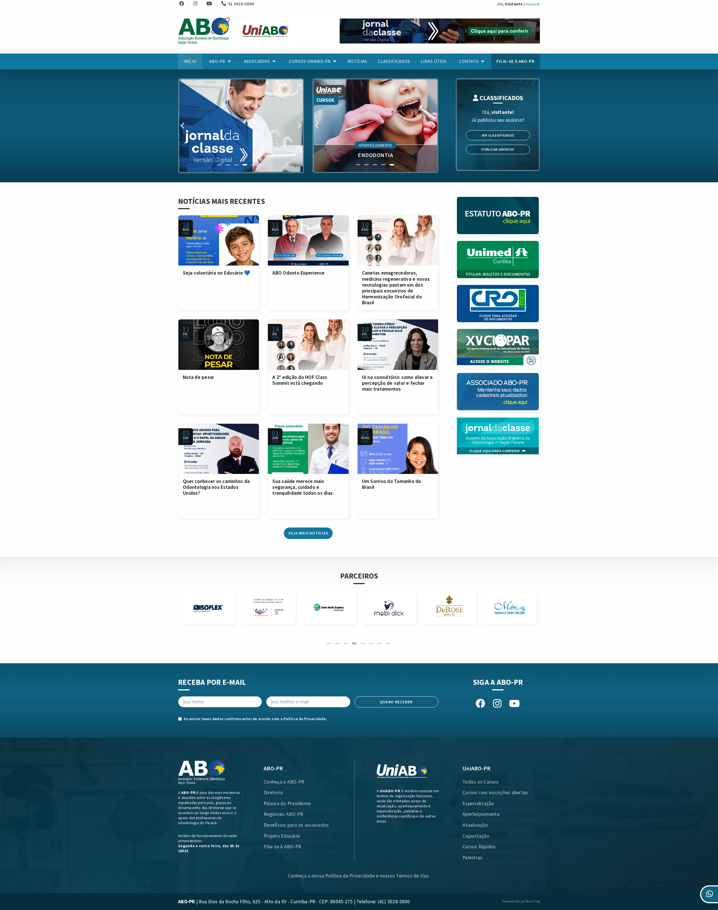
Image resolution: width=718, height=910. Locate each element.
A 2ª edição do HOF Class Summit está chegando (299, 380)
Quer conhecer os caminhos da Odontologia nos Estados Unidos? (216, 487)
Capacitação (475, 836)
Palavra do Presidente (287, 803)
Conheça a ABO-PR (284, 782)
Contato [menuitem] (469, 61)
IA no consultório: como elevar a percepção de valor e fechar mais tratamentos (397, 383)
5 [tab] (253, 165)
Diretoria (273, 792)
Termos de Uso (412, 876)
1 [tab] (219, 164)
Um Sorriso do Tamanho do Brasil (391, 484)
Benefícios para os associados (296, 825)
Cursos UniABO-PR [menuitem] (310, 61)
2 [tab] (228, 164)
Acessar (533, 3)
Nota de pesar (198, 377)
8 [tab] (388, 643)
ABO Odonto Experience (298, 273)
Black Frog (533, 901)
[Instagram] (197, 3)
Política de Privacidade (305, 718)
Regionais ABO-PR (283, 814)
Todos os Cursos (480, 782)
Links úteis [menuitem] (434, 61)
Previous (183, 125)
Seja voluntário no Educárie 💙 (216, 273)
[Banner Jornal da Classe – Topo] (440, 30)
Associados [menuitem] (257, 61)
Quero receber (396, 701)
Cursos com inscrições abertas (495, 792)
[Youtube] (211, 3)
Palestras (472, 857)
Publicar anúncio (498, 149)
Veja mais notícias (308, 533)
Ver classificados (498, 135)
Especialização (478, 803)
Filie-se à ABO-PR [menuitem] (515, 61)
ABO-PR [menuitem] (217, 61)
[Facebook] (183, 3)
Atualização (475, 825)
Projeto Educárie (282, 836)
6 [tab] (261, 164)
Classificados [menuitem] (394, 61)
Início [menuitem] (190, 61)
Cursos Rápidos (479, 847)
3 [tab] (236, 164)
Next (298, 125)
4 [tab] (245, 164)
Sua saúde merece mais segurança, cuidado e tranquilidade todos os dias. (303, 487)
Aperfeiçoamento (481, 814)
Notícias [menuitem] (357, 61)
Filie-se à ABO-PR (282, 847)
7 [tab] (379, 643)
